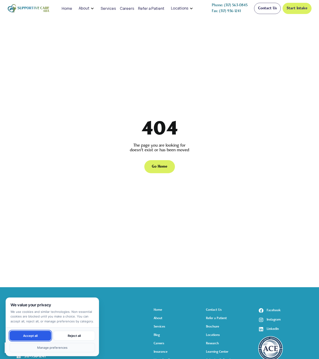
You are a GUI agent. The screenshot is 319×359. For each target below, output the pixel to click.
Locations (179, 8)
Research (212, 343)
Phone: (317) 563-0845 (230, 5)
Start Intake (297, 8)
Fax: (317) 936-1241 (226, 11)
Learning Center (217, 352)
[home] (28, 8)
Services (108, 8)
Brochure (212, 326)
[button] (86, 8)
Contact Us (267, 8)
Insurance (160, 352)
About (84, 8)
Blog (157, 335)
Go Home (159, 167)
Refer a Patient (151, 8)
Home (67, 8)
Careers (127, 8)
